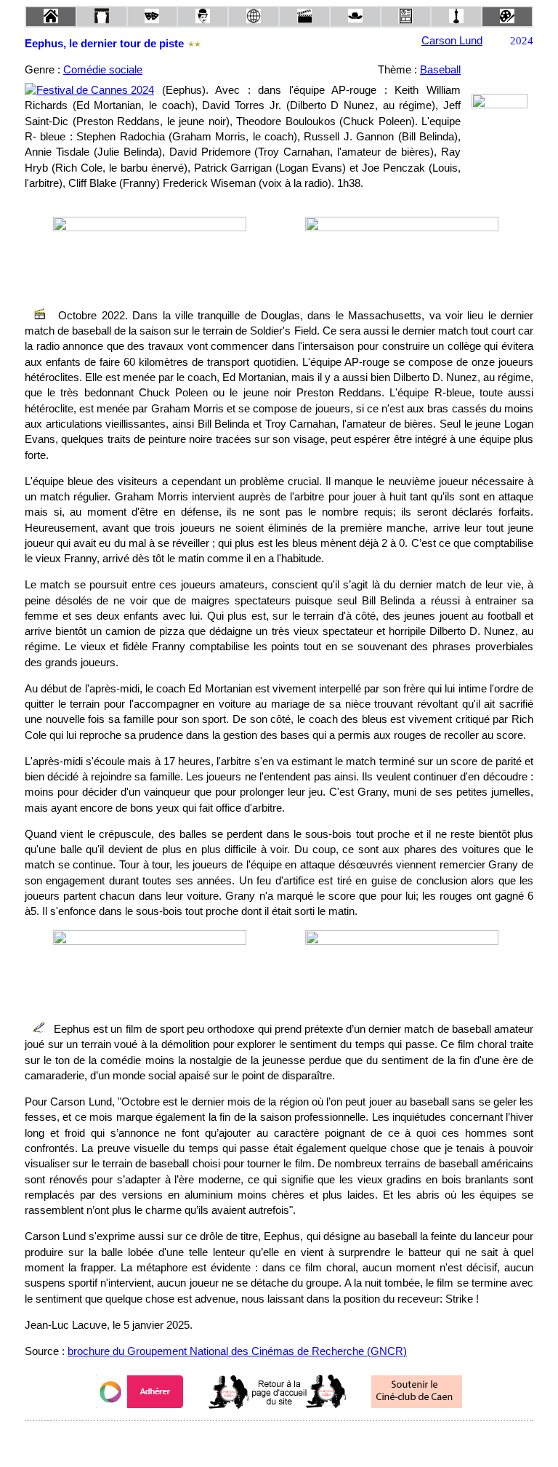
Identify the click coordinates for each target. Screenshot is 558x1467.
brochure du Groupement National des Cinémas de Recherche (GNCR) (237, 1351)
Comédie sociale (102, 70)
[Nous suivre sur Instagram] (306, 1440)
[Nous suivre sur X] (279, 1440)
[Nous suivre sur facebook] (251, 1440)
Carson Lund (451, 41)
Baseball (440, 70)
